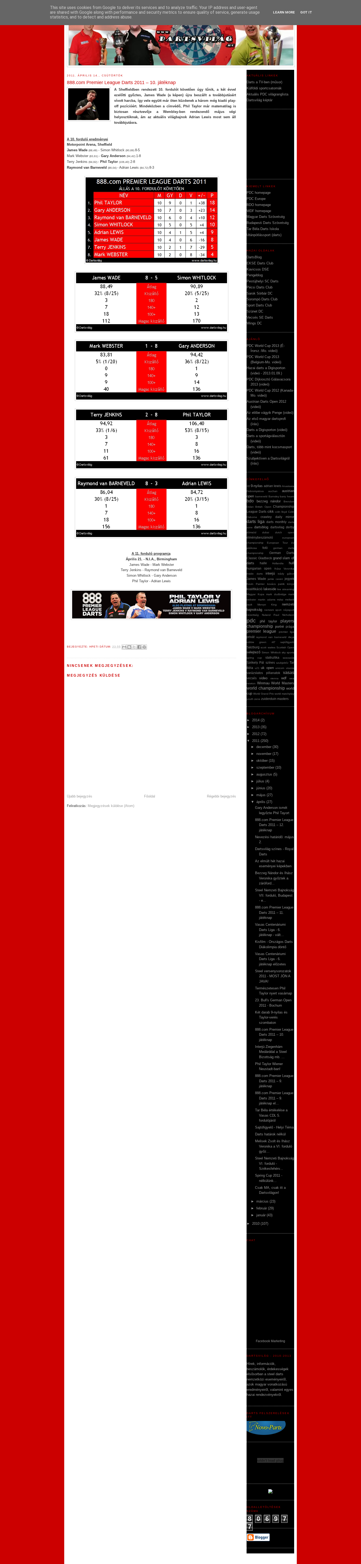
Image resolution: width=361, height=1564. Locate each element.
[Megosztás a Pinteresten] (144, 647)
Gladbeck (265, 558)
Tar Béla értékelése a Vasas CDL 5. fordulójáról (271, 1115)
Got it (306, 12)
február (262, 1208)
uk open (267, 668)
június (261, 788)
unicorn (279, 668)
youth (250, 699)
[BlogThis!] (129, 647)
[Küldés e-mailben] (124, 647)
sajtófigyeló (287, 642)
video (263, 678)
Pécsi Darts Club (259, 287)
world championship (266, 688)
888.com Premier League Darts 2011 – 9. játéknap (274, 1081)
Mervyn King (267, 604)
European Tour (277, 542)
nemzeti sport (273, 609)
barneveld (261, 496)
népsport (288, 609)
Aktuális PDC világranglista (267, 94)
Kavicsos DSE (258, 269)
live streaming (285, 589)
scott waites (268, 647)
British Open (263, 506)
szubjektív (282, 662)
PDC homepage (259, 193)
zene (257, 699)
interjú (270, 573)
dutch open (284, 532)
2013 (256, 727)
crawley (266, 517)
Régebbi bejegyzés (221, 796)
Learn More (284, 12)
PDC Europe (256, 199)
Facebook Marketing (270, 1341)
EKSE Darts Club (260, 263)
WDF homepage (259, 211)
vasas (288, 672)
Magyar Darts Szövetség (266, 217)
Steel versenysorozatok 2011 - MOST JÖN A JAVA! (273, 976)
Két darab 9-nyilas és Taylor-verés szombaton (271, 1017)
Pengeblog (255, 275)
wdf (283, 678)
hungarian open (259, 568)
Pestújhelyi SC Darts (263, 281)
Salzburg (253, 647)
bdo (250, 501)
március (263, 1201)
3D (248, 486)
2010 (256, 1224)
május (261, 795)
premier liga (286, 631)
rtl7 (273, 642)
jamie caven (275, 578)
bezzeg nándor (269, 501)
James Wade (256, 578)
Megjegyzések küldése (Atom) (111, 806)
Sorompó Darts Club (262, 299)
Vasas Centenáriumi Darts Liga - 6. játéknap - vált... (270, 930)
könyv (290, 584)
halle (263, 563)
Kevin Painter (256, 584)
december (264, 747)
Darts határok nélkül (270, 1134)
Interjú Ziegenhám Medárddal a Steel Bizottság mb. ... (271, 1052)
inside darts (255, 573)
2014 (256, 720)
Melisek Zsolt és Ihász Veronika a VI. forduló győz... (273, 1146)
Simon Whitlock (271, 652)
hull (291, 563)
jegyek (289, 578)
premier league (261, 631)
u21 (257, 668)
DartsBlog (254, 257)
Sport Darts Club (259, 305)
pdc (251, 620)
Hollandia (278, 563)
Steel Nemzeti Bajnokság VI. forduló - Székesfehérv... (274, 1163)
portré (279, 627)
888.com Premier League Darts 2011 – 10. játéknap (274, 1035)
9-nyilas (257, 486)
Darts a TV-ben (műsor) (264, 82)
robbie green (256, 642)
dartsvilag (277, 527)
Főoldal (149, 796)
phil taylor (268, 621)
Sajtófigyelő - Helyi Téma (274, 1127)
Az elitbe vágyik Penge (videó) (270, 413)
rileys (291, 637)
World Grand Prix (263, 693)
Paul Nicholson (284, 614)
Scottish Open (285, 647)
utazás (290, 668)
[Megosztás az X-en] (134, 647)
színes (270, 662)
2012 (256, 734)
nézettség (253, 614)
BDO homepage (259, 205)
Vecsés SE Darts (260, 317)
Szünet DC (255, 311)
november (264, 754)
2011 (256, 741)
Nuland (266, 614)
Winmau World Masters (275, 683)
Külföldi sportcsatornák (264, 88)
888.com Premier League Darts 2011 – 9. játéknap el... (274, 1098)
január (261, 1215)
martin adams (266, 599)
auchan (272, 491)
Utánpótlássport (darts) (264, 235)
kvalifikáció (254, 589)
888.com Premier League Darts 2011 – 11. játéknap (274, 912)
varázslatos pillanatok (263, 673)
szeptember (265, 767)
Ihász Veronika (284, 568)
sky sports (288, 652)
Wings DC (254, 323)
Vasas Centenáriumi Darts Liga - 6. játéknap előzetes (270, 959)
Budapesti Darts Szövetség (268, 223)
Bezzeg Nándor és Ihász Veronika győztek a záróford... (274, 878)
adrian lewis (272, 486)
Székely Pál (255, 662)
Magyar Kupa (255, 594)
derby (290, 527)
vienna (274, 678)
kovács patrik (276, 584)
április (261, 802)
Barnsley (274, 496)
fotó (265, 547)
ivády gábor (286, 573)
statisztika (272, 657)
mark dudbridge (276, 594)
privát (250, 637)
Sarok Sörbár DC (259, 293)
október (262, 761)
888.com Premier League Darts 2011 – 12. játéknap (274, 825)
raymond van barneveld (271, 637)
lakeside (269, 589)
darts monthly (276, 522)
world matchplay (284, 693)
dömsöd (251, 532)
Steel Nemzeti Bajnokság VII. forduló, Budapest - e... (274, 895)
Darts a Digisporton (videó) (267, 430)
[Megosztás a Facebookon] (139, 647)
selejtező (253, 652)
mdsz (280, 599)
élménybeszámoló (260, 537)
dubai (265, 532)
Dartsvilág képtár (259, 100)
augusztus (264, 774)
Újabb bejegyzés (79, 796)
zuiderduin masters (275, 698)
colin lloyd (281, 511)
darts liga (256, 521)
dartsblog (261, 527)
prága (290, 626)
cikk (270, 511)
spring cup (254, 657)
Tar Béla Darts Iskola (263, 229)
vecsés (252, 678)
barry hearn (287, 496)
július (260, 781)
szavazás (288, 657)
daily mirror (284, 517)
